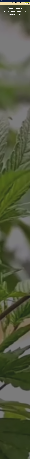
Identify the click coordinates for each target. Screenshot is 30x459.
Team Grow (4, 3)
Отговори (20, 2)
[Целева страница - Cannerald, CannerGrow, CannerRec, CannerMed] (3, 3)
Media (23, 2)
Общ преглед (9, 2)
